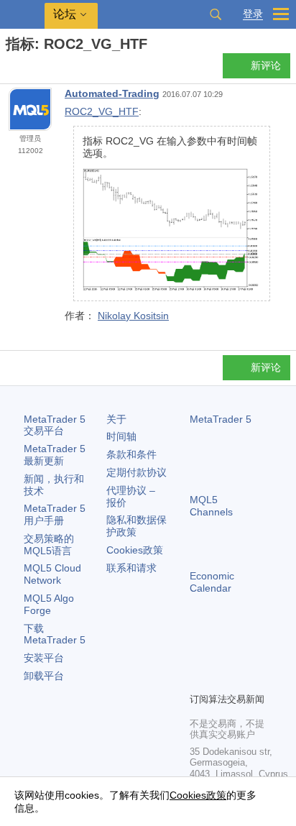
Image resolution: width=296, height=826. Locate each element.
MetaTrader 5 (220, 419)
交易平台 (54, 425)
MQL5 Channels (211, 506)
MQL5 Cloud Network (52, 574)
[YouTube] (198, 679)
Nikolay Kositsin (133, 315)
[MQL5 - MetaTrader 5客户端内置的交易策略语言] (22, 15)
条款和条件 (131, 454)
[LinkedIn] (221, 679)
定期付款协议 (136, 472)
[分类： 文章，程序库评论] (27, 69)
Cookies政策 (134, 550)
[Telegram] (221, 656)
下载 (54, 634)
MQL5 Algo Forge (49, 604)
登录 (253, 14)
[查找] (215, 14)
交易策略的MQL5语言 (49, 544)
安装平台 (44, 658)
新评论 (266, 65)
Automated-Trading (112, 93)
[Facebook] (198, 656)
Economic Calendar (212, 582)
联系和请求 (131, 568)
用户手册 (54, 514)
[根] (10, 69)
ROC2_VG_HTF (102, 111)
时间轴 (121, 436)
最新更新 (54, 455)
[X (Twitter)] (244, 656)
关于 (116, 419)
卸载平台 (44, 676)
